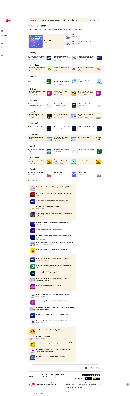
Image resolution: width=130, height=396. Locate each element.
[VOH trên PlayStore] (96, 378)
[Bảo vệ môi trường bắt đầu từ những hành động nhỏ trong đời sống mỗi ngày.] (32, 214)
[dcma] (95, 375)
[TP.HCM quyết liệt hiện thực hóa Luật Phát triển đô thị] (32, 224)
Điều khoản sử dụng (50, 391)
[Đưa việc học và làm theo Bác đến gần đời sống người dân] (32, 188)
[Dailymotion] (99, 375)
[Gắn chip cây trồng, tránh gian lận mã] (99, 81)
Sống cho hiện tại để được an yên (37, 172)
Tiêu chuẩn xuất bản (66, 391)
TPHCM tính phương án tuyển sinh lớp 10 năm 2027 (52, 249)
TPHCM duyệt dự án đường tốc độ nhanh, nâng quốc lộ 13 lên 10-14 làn (36, 57)
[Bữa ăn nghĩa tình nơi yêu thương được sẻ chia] (73, 93)
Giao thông (35, 29)
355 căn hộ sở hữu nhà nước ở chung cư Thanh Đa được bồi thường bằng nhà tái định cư (62, 58)
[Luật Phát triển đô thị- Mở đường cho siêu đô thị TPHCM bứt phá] (32, 194)
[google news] (93, 375)
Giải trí (45, 29)
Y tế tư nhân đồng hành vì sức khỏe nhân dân (50, 229)
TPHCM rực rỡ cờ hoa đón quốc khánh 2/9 (49, 285)
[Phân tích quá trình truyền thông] (49, 139)
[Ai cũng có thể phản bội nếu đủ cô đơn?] (99, 128)
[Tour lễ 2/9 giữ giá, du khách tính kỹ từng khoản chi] (73, 116)
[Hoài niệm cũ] (99, 174)
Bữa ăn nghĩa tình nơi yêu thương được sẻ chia (60, 92)
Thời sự (29, 29)
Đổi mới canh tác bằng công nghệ (62, 149)
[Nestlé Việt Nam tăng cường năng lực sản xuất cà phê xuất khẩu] (32, 344)
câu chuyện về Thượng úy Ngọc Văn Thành (50, 272)
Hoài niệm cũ (83, 172)
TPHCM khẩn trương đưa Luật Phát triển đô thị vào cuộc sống (86, 57)
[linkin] (91, 375)
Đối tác (31, 376)
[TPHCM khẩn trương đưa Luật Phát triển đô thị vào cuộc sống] (99, 58)
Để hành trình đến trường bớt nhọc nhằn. (49, 330)
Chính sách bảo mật (58, 391)
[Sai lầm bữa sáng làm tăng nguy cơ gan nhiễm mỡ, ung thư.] (32, 296)
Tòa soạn (44, 374)
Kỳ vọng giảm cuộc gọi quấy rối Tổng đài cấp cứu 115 (36, 150)
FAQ (52, 376)
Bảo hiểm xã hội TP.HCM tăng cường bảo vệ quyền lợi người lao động (61, 81)
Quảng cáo (32, 374)
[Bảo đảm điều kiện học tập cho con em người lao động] (32, 201)
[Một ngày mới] (68, 36)
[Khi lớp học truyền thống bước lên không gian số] (32, 357)
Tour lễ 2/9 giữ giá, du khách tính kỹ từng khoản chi (61, 115)
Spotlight (41, 26)
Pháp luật (41, 29)
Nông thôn (75, 29)
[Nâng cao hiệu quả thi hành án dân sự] (49, 81)
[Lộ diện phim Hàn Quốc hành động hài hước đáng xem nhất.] (32, 322)
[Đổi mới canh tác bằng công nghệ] (74, 151)
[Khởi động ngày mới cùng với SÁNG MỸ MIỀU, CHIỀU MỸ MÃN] (98, 93)
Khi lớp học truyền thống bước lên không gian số (51, 356)
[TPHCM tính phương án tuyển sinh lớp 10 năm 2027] (32, 250)
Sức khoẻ (60, 29)
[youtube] (85, 375)
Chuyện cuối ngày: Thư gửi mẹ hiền (82, 41)
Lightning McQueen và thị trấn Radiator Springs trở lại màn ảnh (37, 68)
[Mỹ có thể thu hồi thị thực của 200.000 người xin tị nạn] (32, 315)
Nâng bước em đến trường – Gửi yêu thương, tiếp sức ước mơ (36, 104)
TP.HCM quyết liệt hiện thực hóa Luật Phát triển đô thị (53, 222)
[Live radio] (8, 35)
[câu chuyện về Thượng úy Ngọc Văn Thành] (32, 273)
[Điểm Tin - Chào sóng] (32, 338)
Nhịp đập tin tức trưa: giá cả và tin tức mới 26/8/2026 (61, 68)
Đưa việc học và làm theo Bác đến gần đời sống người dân (54, 187)
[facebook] (83, 375)
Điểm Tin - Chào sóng (44, 336)
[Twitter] (97, 375)
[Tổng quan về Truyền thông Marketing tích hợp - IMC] (73, 139)
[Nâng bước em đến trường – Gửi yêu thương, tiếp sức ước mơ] (49, 105)
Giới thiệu (30, 391)
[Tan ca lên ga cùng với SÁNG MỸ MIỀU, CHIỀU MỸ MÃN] (49, 93)
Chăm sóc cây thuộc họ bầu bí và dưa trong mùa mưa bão (86, 115)
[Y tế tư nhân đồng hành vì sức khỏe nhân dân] (32, 230)
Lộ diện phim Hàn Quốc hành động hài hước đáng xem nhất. (55, 321)
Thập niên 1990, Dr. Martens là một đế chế (86, 68)
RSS (52, 374)
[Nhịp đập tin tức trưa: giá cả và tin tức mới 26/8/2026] (73, 69)
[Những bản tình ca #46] (74, 174)
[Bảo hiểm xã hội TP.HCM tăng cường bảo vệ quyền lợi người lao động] (74, 81)
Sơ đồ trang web (42, 391)
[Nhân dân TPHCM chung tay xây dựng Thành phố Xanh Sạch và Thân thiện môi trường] (32, 309)
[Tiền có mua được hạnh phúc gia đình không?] (49, 128)
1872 (97, 367)
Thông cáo (45, 376)
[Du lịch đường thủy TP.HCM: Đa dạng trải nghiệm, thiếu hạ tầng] (32, 237)
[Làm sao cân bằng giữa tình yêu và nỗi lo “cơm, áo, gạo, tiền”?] (74, 128)
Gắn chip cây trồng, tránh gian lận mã (86, 80)
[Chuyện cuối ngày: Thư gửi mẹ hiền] (68, 43)
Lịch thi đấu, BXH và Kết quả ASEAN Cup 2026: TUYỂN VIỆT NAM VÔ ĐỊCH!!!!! (56, 20)
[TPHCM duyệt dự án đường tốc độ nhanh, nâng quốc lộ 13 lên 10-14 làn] (49, 58)
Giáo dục (65, 29)
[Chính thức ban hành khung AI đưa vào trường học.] (49, 116)
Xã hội (70, 29)
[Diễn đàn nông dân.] (98, 161)
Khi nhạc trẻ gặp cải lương (86, 103)
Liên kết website (60, 374)
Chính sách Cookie (75, 391)
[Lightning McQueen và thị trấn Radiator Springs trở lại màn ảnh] (49, 69)
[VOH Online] (31, 384)
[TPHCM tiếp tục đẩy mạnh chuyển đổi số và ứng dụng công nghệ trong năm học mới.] (32, 266)
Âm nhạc (80, 29)
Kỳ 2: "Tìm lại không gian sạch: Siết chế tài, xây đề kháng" (61, 104)
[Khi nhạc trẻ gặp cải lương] (99, 105)
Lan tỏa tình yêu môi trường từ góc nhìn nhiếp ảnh (86, 150)
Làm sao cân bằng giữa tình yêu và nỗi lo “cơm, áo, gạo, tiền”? (61, 127)
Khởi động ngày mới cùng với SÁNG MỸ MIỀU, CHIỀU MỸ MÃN (85, 92)
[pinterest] (89, 375)
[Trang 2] (100, 368)
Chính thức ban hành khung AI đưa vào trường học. (37, 115)
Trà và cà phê (48, 40)
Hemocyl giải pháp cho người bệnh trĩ (48, 206)
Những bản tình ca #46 (60, 172)
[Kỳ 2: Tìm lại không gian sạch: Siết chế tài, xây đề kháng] (74, 105)
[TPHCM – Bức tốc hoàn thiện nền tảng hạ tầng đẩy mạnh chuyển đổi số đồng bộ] (32, 259)
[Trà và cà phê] (36, 41)
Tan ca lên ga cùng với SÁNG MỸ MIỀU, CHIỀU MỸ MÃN (37, 92)
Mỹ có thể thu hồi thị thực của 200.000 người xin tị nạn (53, 314)
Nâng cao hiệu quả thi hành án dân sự (36, 80)
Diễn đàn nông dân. (84, 160)
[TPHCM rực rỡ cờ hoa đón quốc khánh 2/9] (32, 286)
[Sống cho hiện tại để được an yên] (49, 174)
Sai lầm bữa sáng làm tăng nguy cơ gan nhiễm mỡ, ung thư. (54, 294)
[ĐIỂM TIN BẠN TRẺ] (98, 139)
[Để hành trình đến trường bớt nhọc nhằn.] (32, 331)
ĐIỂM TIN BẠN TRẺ (84, 137)
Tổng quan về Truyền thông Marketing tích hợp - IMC (61, 138)
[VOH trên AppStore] (88, 378)
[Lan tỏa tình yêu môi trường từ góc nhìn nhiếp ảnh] (99, 151)
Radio (32, 25)
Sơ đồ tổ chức (35, 391)
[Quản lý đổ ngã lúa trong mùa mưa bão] (49, 161)
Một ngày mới (76, 34)
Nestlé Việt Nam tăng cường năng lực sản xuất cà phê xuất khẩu (55, 343)
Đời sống (50, 29)
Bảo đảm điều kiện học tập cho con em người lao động (53, 200)
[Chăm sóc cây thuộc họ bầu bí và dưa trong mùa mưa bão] (98, 116)
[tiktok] (87, 375)
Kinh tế (55, 29)
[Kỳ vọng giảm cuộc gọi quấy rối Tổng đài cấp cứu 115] (49, 151)
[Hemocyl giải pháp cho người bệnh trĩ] (32, 208)
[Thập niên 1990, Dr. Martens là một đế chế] (98, 69)
